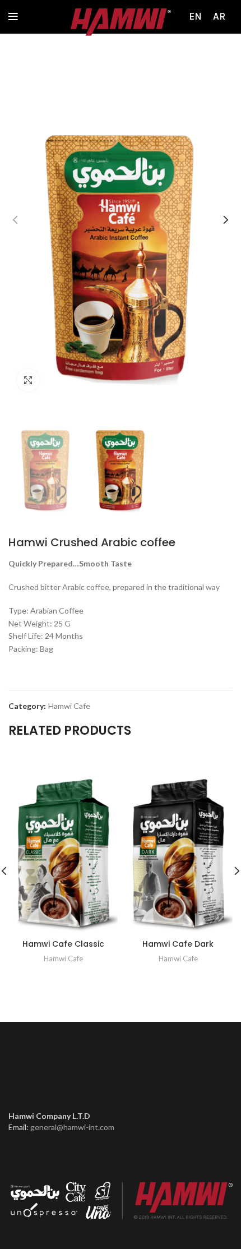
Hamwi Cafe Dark (178, 944)
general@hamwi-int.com (72, 1127)
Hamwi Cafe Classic (63, 944)
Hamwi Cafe (69, 706)
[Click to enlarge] (28, 380)
